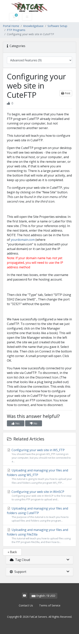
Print (67, 93)
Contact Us (26, 605)
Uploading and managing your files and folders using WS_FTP (39, 476)
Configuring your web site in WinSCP (41, 495)
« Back (12, 552)
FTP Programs (16, 30)
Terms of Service (49, 605)
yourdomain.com (23, 240)
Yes (17, 423)
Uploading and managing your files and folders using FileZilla (39, 536)
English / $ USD (45, 595)
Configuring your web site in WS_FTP (41, 455)
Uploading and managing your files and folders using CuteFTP (38, 514)
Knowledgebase (33, 26)
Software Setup (57, 26)
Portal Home (11, 26)
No (35, 423)
